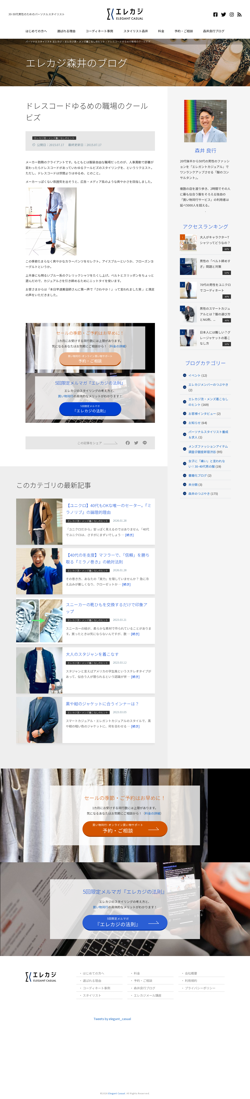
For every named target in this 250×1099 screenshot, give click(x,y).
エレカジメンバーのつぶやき (208, 384)
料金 (161, 31)
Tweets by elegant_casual (112, 1018)
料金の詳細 (117, 346)
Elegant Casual (116, 1093)
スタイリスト (92, 995)
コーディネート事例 (99, 31)
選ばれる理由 (66, 31)
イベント (194, 375)
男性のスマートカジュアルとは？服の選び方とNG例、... (215, 314)
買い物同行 (65, 396)
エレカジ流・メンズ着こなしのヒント (85, 41)
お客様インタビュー (202, 413)
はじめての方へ (36, 31)
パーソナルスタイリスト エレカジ (44, 41)
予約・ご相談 (183, 31)
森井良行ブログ (213, 31)
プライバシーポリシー (200, 988)
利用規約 (191, 980)
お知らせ (194, 422)
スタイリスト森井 (135, 31)
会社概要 (191, 973)
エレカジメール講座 (147, 995)
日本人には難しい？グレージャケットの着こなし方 (215, 337)
